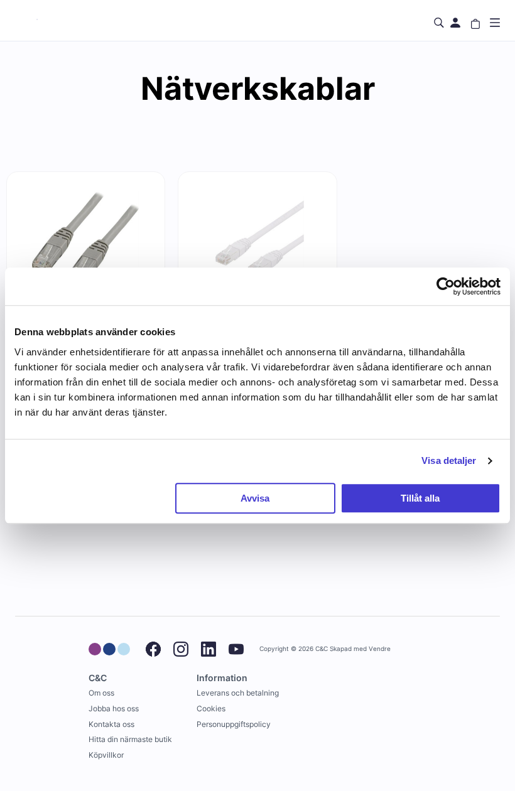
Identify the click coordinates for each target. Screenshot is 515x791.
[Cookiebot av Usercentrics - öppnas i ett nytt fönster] (446, 286)
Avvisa (255, 498)
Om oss (101, 692)
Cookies (211, 708)
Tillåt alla (420, 498)
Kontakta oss (111, 724)
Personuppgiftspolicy (234, 724)
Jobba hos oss (114, 708)
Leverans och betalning (238, 692)
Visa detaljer (448, 460)
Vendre (380, 648)
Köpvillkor (106, 755)
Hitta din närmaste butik (130, 739)
